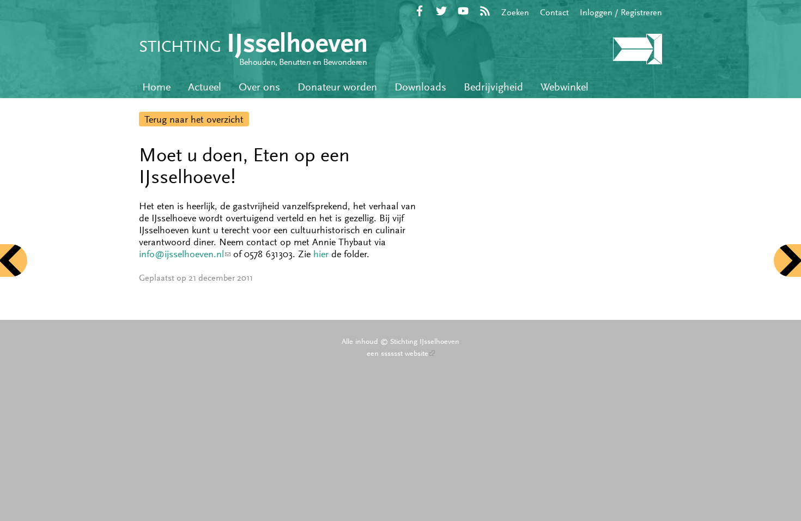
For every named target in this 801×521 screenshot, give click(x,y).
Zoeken (515, 12)
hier (321, 254)
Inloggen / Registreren (621, 12)
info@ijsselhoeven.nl (184, 254)
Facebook (419, 10)
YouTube (463, 10)
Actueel (204, 87)
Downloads (420, 87)
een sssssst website (401, 353)
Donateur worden (337, 87)
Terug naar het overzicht (194, 119)
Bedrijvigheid (493, 87)
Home (156, 87)
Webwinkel (564, 87)
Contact (554, 12)
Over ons (259, 87)
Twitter (441, 10)
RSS (485, 10)
